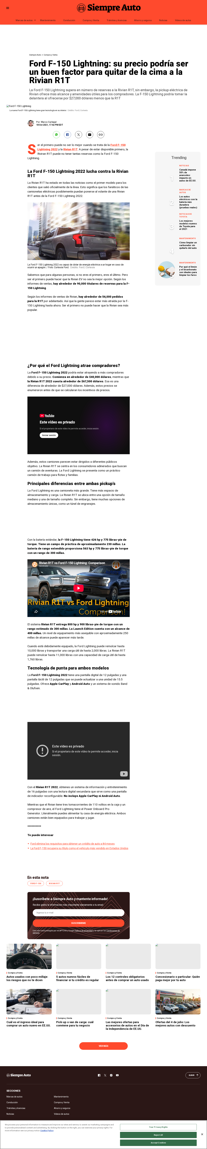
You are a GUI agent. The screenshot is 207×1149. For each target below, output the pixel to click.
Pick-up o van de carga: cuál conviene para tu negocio (74, 1023)
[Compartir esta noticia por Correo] (89, 134)
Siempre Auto (35, 55)
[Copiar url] (100, 134)
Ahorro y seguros (143, 20)
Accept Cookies (158, 1143)
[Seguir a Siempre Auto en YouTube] (117, 1075)
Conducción (69, 20)
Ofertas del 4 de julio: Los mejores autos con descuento (175, 1023)
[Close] (202, 1134)
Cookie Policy (46, 1130)
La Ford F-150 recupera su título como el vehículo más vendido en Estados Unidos (79, 848)
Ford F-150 (35, 883)
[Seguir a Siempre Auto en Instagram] (111, 1075)
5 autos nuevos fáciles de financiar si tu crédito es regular (77, 978)
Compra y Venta (91, 20)
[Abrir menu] (7, 8)
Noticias (163, 20)
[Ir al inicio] (19, 1075)
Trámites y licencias (117, 20)
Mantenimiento (48, 20)
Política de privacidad (84, 931)
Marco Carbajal (49, 122)
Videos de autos (183, 20)
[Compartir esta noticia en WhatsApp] (56, 134)
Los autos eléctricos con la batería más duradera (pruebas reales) (188, 202)
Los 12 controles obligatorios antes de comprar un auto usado (127, 978)
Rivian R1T (70, 149)
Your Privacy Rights (158, 1127)
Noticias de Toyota (185, 215)
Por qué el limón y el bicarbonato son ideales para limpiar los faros (188, 270)
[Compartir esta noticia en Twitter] (78, 134)
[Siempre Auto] (109, 8)
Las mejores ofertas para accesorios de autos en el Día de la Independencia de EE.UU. (127, 1025)
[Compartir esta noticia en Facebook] (67, 134)
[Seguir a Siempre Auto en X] (105, 1075)
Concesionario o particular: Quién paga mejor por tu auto (177, 978)
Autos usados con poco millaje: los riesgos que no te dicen (27, 978)
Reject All (158, 1135)
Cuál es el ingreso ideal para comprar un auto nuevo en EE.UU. (29, 1023)
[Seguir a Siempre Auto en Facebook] (99, 1075)
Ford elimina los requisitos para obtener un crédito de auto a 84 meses (72, 843)
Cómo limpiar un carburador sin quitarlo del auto (188, 245)
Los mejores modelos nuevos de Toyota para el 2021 (188, 225)
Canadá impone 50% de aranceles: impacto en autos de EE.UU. (187, 175)
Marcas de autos (24, 20)
